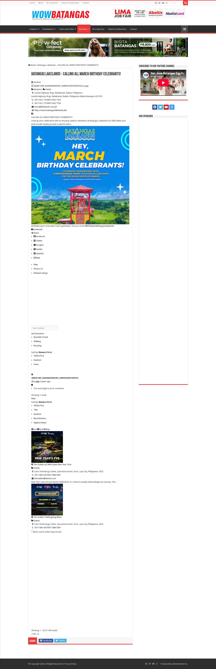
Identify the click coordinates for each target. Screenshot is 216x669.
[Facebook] (155, 3)
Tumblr (38, 249)
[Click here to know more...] (108, 47)
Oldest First (39, 356)
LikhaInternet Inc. (180, 664)
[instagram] (166, 3)
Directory (83, 29)
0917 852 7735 (54, 100)
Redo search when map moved (47, 532)
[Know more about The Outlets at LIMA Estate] (148, 13)
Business (38, 89)
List (35, 429)
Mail (38, 258)
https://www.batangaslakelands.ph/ (50, 110)
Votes (36, 364)
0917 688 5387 (54, 475)
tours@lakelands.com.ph (45, 107)
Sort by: (41, 352)
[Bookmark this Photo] (32, 385)
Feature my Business (70, 3)
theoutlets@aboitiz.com (45, 478)
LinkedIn (39, 253)
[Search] (185, 2)
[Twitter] (159, 3)
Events (48, 89)
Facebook (40, 236)
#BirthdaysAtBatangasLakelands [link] (99, 226)
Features (33, 29)
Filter (33, 398)
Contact (85, 3)
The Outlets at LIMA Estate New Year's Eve (52, 464)
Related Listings (41, 273)
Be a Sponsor (52, 3)
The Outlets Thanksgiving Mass (48, 517)
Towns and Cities (66, 29)
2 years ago (45, 381)
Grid (41, 429)
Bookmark (38, 229)
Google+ (39, 245)
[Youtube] (163, 3)
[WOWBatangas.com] (61, 15)
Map (36, 264)
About (40, 3)
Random (37, 360)
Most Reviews (40, 418)
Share (36, 233)
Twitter (38, 240)
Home (32, 3)
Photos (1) (38, 269)
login (44, 388)
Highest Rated (40, 422)
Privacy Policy (71, 664)
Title (36, 410)
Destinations (48, 29)
